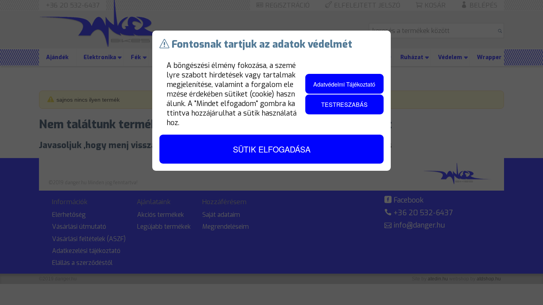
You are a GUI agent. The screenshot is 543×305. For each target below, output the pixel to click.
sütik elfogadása (271, 149)
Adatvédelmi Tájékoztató (344, 84)
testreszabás (344, 104)
